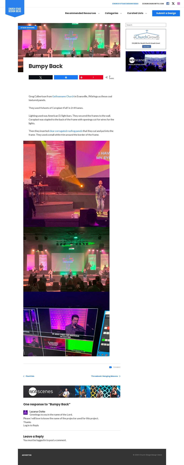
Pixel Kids (30, 376)
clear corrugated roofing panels (65, 130)
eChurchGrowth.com (153, 4)
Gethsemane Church (63, 96)
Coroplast (116, 367)
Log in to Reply (31, 425)
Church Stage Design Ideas (125, 4)
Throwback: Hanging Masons (104, 376)
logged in (41, 440)
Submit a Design (166, 13)
